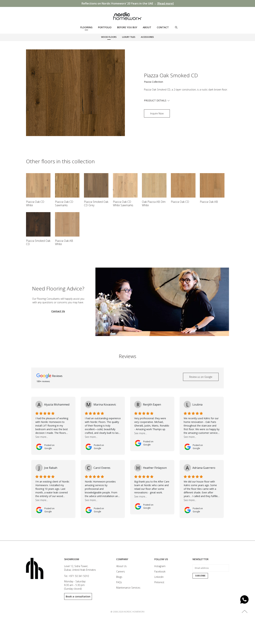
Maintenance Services (128, 587)
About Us (121, 566)
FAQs (119, 582)
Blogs (119, 576)
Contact (163, 27)
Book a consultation (78, 596)
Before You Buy (127, 27)
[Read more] (165, 3)
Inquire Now (157, 113)
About (147, 27)
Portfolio (105, 27)
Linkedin (159, 576)
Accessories (147, 37)
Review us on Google (200, 377)
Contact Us (58, 311)
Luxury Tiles (128, 37)
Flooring (86, 27)
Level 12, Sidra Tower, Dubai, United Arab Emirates (80, 567)
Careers (120, 571)
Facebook (159, 571)
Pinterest (159, 582)
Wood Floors (109, 37)
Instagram (159, 566)
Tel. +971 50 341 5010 (76, 576)
